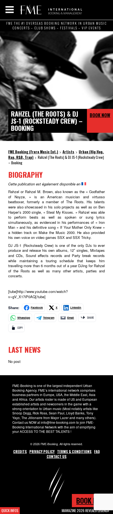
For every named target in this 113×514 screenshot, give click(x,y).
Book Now (100, 115)
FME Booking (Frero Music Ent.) (50, 9)
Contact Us (57, 456)
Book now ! (92, 500)
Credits (20, 451)
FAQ (97, 451)
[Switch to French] (83, 184)
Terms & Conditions (74, 451)
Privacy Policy (42, 451)
